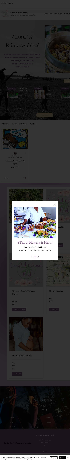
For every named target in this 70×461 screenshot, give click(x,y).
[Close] (68, 458)
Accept (62, 458)
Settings (53, 458)
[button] (54, 204)
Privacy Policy (28, 459)
